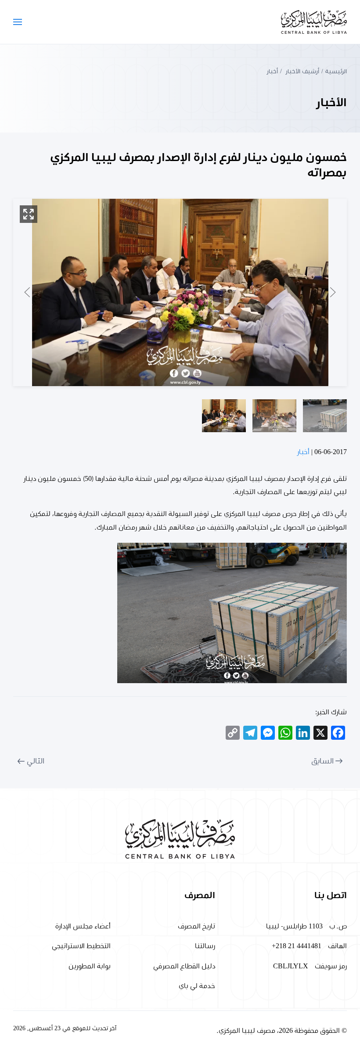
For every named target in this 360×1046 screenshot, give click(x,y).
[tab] (325, 415)
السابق (322, 761)
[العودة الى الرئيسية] (314, 22)
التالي (35, 761)
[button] (17, 22)
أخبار (303, 451)
